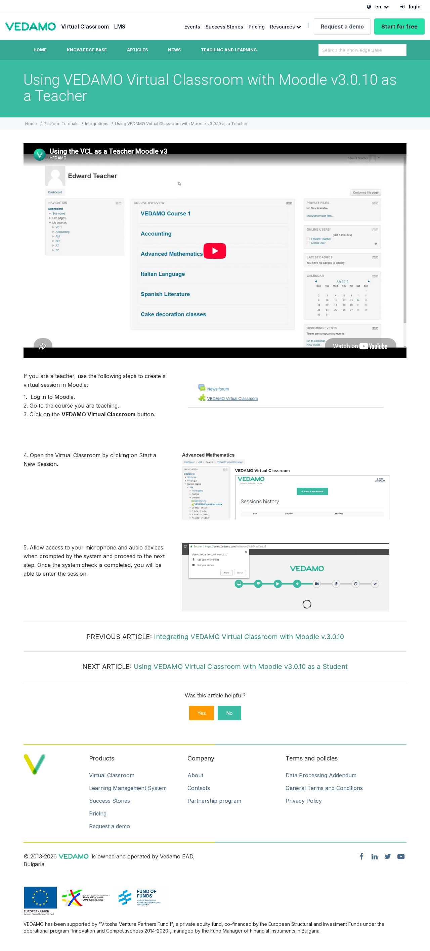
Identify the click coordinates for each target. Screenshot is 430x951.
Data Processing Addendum (321, 775)
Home (40, 49)
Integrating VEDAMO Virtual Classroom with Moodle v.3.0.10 (249, 637)
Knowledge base (87, 49)
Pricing (257, 27)
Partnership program (214, 800)
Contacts (198, 788)
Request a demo (342, 26)
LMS (119, 26)
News (174, 49)
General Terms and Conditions (324, 788)
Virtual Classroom (85, 26)
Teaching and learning (229, 49)
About (195, 775)
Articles (137, 49)
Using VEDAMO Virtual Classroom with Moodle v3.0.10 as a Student (241, 667)
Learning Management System (128, 788)
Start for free (399, 26)
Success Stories (224, 27)
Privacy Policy (304, 800)
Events (192, 27)
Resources (283, 27)
